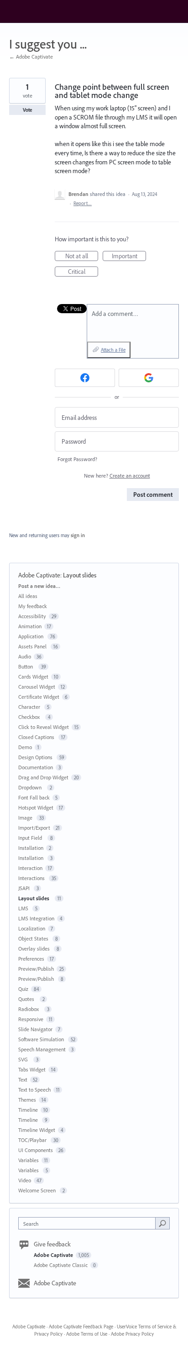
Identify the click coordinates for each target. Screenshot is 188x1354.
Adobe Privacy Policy (132, 1334)
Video (24, 1180)
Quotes (27, 998)
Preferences (31, 958)
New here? (117, 475)
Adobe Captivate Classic (61, 1265)
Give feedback (52, 1244)
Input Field (31, 837)
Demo (25, 747)
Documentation (35, 767)
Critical (83, 272)
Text (22, 1079)
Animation (30, 626)
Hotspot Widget (35, 807)
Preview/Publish (36, 968)
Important (129, 256)
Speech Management (42, 1049)
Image (26, 817)
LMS (24, 908)
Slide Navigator (35, 1029)
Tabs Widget (32, 1069)
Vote (27, 110)
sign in (78, 535)
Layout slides (81, 575)
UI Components (35, 1150)
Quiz (23, 988)
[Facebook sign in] (85, 378)
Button (27, 666)
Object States (34, 938)
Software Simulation (41, 1039)
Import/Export (34, 827)
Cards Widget (33, 676)
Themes (27, 1099)
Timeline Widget (36, 1129)
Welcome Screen (37, 1190)
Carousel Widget (36, 686)
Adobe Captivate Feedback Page (81, 1326)
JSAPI (24, 888)
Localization (31, 928)
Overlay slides (34, 948)
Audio (24, 656)
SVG (24, 1059)
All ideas (27, 596)
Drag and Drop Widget (43, 777)
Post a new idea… (39, 585)
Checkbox (30, 716)
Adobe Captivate (39, 575)
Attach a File (113, 350)
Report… (82, 203)
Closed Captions (37, 737)
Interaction (30, 868)
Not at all (81, 256)
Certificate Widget (38, 696)
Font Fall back (34, 797)
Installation (30, 847)
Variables (28, 1160)
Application (31, 636)
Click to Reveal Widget (43, 726)
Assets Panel (33, 646)
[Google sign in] (149, 378)
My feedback (32, 606)
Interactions (32, 878)
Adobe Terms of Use (86, 1334)
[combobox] (89, 1223)
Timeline (28, 1109)
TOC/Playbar (33, 1139)
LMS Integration (36, 918)
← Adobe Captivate (31, 56)
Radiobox (30, 1009)
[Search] (162, 1223)
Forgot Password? (77, 459)
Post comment (152, 494)
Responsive (30, 1019)
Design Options (36, 757)
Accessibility (32, 616)
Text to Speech (34, 1089)
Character (30, 706)
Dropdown (31, 787)
